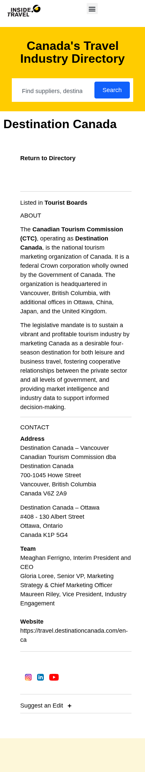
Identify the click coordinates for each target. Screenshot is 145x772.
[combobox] (53, 91)
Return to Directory (48, 158)
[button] (92, 8)
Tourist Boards (66, 202)
